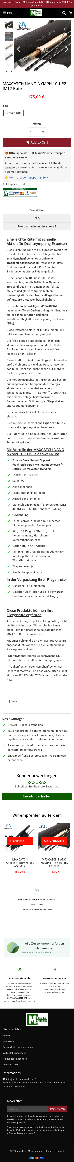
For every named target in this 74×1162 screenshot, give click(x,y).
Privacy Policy (18, 1122)
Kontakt (7, 1035)
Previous (18, 49)
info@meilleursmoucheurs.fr (21, 1133)
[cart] (71, 13)
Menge (37, 123)
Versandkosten (11, 1064)
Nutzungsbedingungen (15, 1059)
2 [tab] (11, 72)
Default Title (13, 113)
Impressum (9, 1041)
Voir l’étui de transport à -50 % (28, 177)
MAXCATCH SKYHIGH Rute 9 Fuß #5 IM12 (20, 862)
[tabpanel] (9, 25)
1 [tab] (6, 72)
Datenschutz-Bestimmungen (18, 1047)
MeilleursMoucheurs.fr (30, 1151)
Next (67, 49)
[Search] (64, 13)
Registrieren (57, 1109)
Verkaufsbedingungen (14, 1053)
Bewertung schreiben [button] (37, 796)
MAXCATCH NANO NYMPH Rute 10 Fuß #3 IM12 (54, 862)
